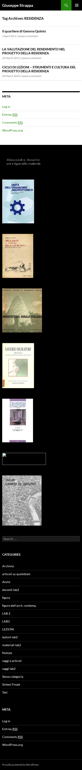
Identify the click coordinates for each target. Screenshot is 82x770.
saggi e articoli (12, 661)
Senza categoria (12, 676)
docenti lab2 (10, 590)
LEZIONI (8, 629)
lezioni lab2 (10, 637)
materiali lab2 (11, 645)
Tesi (4, 692)
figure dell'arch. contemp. (19, 605)
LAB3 (6, 621)
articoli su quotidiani (16, 574)
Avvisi (6, 582)
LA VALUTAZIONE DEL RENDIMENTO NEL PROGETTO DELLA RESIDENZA (33, 51)
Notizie (7, 653)
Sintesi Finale (11, 684)
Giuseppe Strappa (17, 5)
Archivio (8, 566)
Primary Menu (77, 5)
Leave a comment (28, 36)
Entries (9, 114)
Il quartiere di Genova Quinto (24, 31)
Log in (6, 106)
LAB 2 (6, 613)
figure (6, 597)
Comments (12, 122)
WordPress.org (12, 130)
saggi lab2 (9, 668)
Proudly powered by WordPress (20, 764)
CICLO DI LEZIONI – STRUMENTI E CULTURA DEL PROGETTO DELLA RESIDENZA (39, 69)
